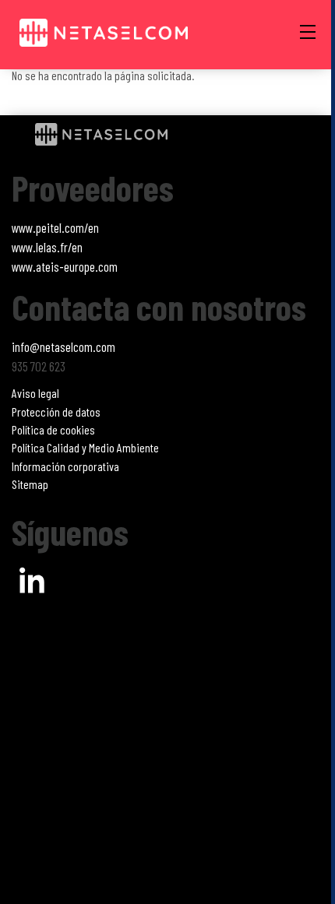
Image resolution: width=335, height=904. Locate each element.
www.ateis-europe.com (65, 266)
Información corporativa (65, 466)
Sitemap (30, 484)
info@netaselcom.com (63, 346)
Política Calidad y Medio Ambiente (85, 447)
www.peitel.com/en (55, 227)
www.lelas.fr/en (47, 247)
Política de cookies (53, 429)
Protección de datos (56, 411)
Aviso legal (35, 392)
